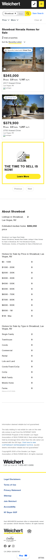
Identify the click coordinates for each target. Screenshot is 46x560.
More (13, 20)
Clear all (38, 20)
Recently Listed (15, 42)
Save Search (38, 13)
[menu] (41, 4)
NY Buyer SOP (10, 512)
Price (4, 20)
